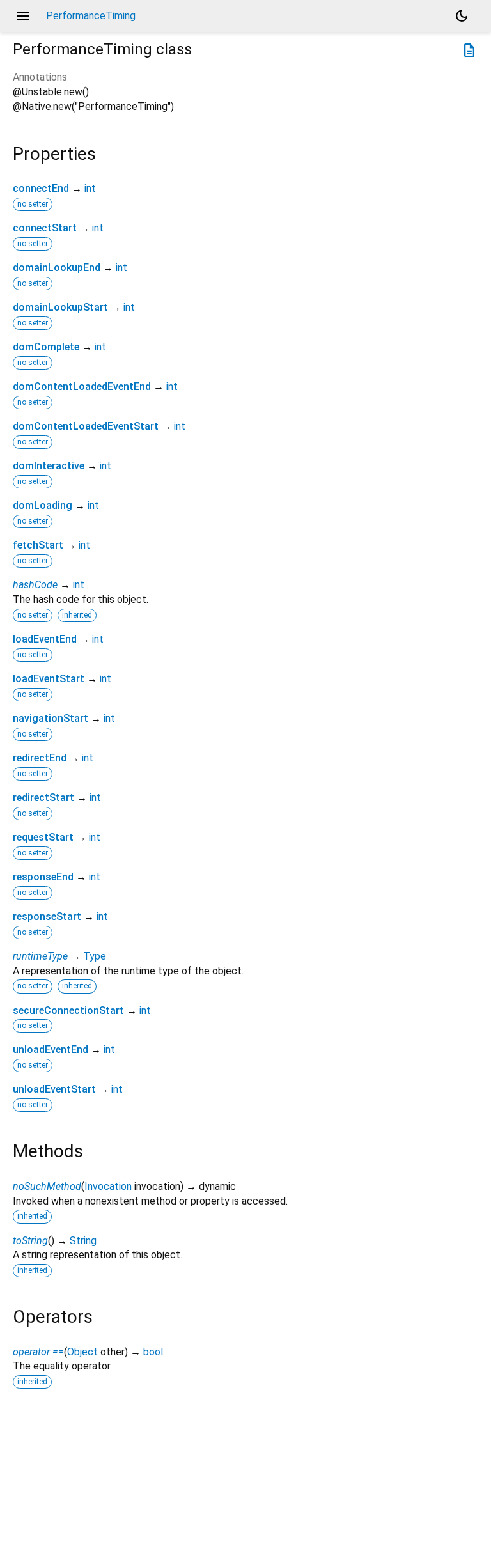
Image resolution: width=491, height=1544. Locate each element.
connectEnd (41, 188)
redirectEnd (39, 758)
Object (82, 1352)
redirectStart (43, 797)
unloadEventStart (54, 1089)
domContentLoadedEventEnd (82, 386)
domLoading (42, 505)
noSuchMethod (47, 1186)
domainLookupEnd (56, 267)
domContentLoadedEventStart (86, 426)
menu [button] (23, 16)
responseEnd (43, 877)
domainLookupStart (60, 307)
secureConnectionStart (68, 1010)
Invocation (108, 1186)
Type (94, 956)
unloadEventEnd (50, 1049)
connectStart (45, 228)
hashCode (35, 585)
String (83, 1241)
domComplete (46, 347)
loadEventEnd (45, 639)
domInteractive (48, 466)
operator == (38, 1352)
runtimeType (40, 956)
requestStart (43, 837)
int (90, 188)
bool (153, 1352)
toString (30, 1241)
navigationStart (50, 718)
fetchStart (38, 545)
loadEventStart (48, 679)
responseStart (47, 916)
